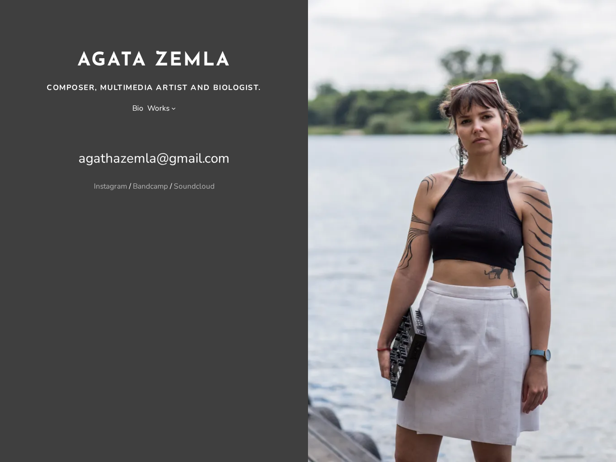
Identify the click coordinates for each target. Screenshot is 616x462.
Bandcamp (150, 186)
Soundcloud (194, 186)
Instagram (110, 186)
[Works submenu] (173, 108)
